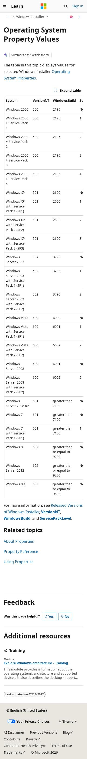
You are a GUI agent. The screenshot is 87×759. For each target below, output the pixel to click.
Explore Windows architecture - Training (36, 663)
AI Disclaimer (14, 732)
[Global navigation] (4, 6)
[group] (43, 297)
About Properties (19, 541)
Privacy (31, 739)
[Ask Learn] (71, 16)
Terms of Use (62, 745)
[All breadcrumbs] (8, 16)
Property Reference (21, 551)
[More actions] (79, 16)
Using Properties (18, 561)
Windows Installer (30, 16)
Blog (66, 732)
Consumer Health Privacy (23, 745)
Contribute (12, 739)
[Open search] (66, 6)
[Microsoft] (44, 6)
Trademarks (13, 752)
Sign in (77, 6)
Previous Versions (43, 732)
